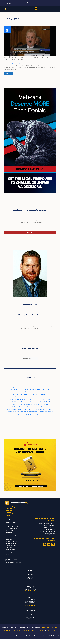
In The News (30, 574)
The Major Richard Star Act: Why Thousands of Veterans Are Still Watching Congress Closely (30, 411)
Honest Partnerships (30, 617)
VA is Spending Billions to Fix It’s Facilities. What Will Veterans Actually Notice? (30, 389)
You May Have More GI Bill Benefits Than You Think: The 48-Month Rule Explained (30, 387)
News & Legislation (18, 63)
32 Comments (8, 63)
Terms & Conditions (30, 616)
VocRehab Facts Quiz (30, 587)
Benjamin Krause (30, 573)
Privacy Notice (30, 614)
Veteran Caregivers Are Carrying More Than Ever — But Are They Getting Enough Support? (30, 409)
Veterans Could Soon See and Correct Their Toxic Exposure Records (30, 394)
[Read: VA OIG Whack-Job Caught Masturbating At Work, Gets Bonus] (30, 41)
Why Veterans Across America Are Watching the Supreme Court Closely (30, 406)
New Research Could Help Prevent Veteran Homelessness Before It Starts (30, 404)
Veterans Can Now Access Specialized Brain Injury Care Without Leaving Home (30, 396)
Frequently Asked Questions (30, 599)
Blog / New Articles (30, 601)
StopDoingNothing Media (49, 627)
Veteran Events (30, 604)
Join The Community (30, 602)
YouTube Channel (30, 575)
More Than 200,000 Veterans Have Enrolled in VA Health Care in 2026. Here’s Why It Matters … (30, 401)
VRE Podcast (30, 577)
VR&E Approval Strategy (30, 589)
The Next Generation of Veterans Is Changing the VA (30, 414)
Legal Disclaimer (30, 618)
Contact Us (30, 578)
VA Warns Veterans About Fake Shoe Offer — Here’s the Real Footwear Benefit (30, 399)
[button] (36, 8)
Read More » (8, 73)
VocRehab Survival (30, 586)
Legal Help (30, 613)
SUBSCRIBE (30, 232)
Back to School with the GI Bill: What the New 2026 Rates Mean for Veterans (30, 391)
